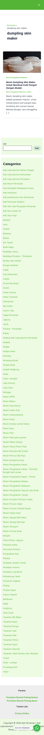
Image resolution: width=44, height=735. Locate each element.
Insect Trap (8, 310)
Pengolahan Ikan (11, 554)
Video (6, 671)
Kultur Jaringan (10, 378)
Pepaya (6, 558)
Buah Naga (8, 247)
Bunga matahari (10, 265)
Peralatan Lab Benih (12, 572)
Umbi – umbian (10, 662)
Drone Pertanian (11, 283)
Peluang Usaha (10, 545)
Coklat (6, 279)
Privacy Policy (22, 713)
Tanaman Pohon (10, 640)
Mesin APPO (9, 396)
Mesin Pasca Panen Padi (14, 446)
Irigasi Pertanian (10, 315)
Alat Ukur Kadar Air (12, 211)
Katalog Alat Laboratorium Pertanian (20, 338)
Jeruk (5, 324)
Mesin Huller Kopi (11, 410)
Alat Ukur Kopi (10, 215)
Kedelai (6, 342)
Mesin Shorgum (10, 526)
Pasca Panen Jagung (13, 540)
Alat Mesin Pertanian (13, 183)
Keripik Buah (9, 365)
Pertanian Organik (11, 581)
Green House (9, 292)
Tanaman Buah (10, 621)
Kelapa (6, 347)
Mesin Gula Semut (12, 405)
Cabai (5, 270)
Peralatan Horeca (11, 567)
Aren (5, 224)
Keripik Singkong (11, 369)
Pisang (6, 585)
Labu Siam (8, 387)
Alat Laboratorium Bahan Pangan (18, 170)
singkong (7, 608)
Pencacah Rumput (11, 549)
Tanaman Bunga (10, 626)
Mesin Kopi (8, 428)
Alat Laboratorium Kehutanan (17, 174)
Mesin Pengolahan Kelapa (15, 481)
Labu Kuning (9, 383)
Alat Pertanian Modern (14, 202)
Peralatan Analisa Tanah (14, 563)
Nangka (6, 535)
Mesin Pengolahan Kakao (15, 464)
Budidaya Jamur (10, 251)
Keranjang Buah (10, 360)
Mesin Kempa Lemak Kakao (16, 424)
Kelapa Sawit (9, 351)
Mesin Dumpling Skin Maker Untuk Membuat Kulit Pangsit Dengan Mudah (21, 85)
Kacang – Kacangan (12, 328)
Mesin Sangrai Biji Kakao (15, 517)
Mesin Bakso (9, 401)
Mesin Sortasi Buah (12, 531)
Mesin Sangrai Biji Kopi (14, 522)
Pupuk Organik (10, 594)
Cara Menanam (10, 274)
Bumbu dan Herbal (12, 260)
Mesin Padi (8, 433)
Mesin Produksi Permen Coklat (18, 499)
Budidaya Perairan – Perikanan (17, 256)
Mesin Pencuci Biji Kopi (14, 455)
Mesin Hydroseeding (13, 415)
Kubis (5, 374)
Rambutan (8, 599)
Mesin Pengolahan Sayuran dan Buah (21, 490)
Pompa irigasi (9, 590)
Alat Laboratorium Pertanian (16, 179)
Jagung (6, 319)
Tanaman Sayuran (11, 649)
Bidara (6, 238)
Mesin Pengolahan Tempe (15, 495)
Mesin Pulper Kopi (11, 513)
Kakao (6, 333)
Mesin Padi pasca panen (14, 437)
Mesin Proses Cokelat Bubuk (17, 508)
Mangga (7, 392)
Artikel (6, 229)
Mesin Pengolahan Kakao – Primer (19, 477)
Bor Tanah (8, 242)
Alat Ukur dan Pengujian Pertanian (19, 206)
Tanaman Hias (9, 631)
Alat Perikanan (10, 192)
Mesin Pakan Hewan (12, 442)
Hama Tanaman (10, 297)
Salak (5, 603)
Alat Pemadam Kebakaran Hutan (18, 188)
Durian (6, 288)
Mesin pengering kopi (13, 460)
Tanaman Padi (9, 635)
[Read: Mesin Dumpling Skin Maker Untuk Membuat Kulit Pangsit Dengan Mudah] (22, 62)
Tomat (6, 658)
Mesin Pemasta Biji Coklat (15, 451)
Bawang (7, 233)
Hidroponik (8, 301)
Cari (4, 144)
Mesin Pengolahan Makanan (16, 486)
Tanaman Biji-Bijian (12, 617)
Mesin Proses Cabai (12, 504)
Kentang (7, 356)
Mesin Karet (9, 419)
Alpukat (6, 220)
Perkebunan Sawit (11, 576)
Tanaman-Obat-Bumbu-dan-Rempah (20, 653)
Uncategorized (10, 667)
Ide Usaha (8, 306)
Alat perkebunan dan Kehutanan (18, 197)
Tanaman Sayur (10, 644)
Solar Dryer (8, 613)
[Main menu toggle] (39, 5)
